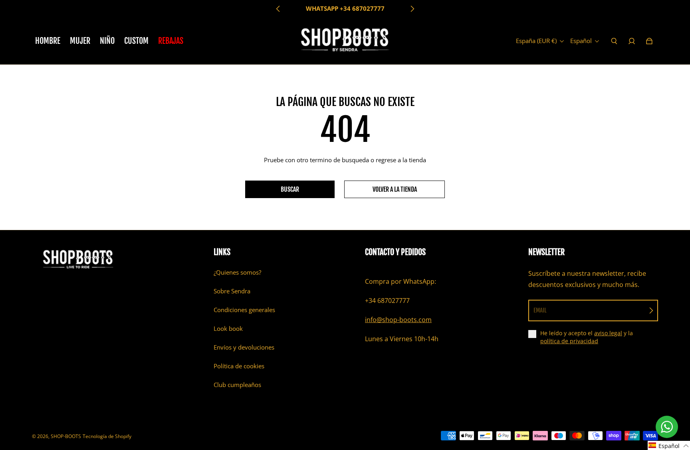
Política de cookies (239, 366)
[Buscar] (614, 41)
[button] (669, 445)
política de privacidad (569, 341)
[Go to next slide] (412, 8)
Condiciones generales (244, 310)
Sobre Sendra (232, 291)
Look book (228, 328)
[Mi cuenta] (631, 41)
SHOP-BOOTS (66, 436)
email (540, 310)
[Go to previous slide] (278, 8)
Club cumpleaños (237, 385)
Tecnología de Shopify (107, 436)
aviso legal (608, 333)
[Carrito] (649, 41)
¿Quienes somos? (237, 272)
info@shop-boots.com (398, 319)
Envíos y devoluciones (244, 347)
